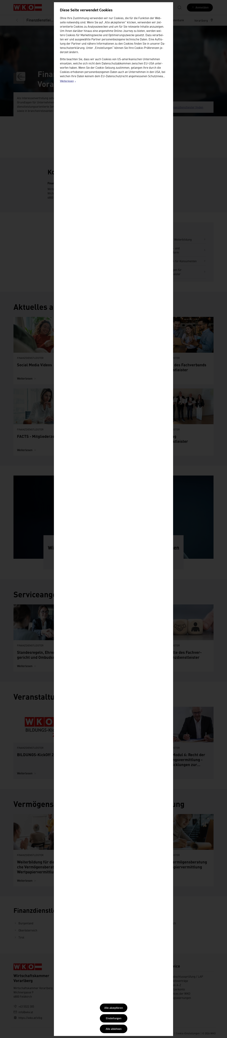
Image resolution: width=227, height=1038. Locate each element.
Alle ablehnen (113, 1029)
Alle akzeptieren (113, 1008)
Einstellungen (113, 1018)
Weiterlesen (68, 82)
